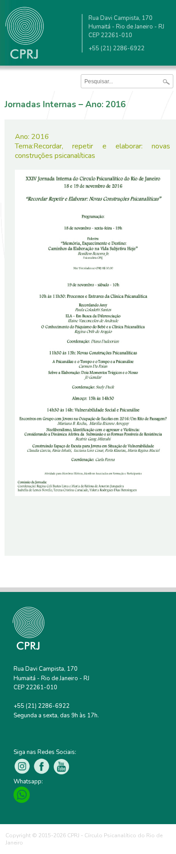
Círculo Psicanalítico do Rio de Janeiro (25, 35)
